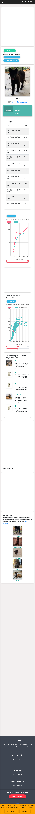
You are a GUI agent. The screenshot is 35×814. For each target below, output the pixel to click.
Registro (11, 216)
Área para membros (17, 796)
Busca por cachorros (12, 60)
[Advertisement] (17, 26)
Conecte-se (15, 463)
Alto (17, 580)
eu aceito (25, 811)
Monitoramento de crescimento (17, 763)
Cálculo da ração (17, 774)
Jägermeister (17, 547)
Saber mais (10, 811)
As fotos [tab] (17, 113)
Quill (16, 372)
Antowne (18, 395)
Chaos (17, 361)
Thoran (18, 569)
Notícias (10, 50)
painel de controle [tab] (8, 109)
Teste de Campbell (17, 785)
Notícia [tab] (26, 108)
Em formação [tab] (17, 109)
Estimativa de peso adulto (18, 759)
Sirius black (17, 558)
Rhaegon (17, 536)
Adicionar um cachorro (12, 57)
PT (31, 2)
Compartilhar (23, 102)
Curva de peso (17, 761)
